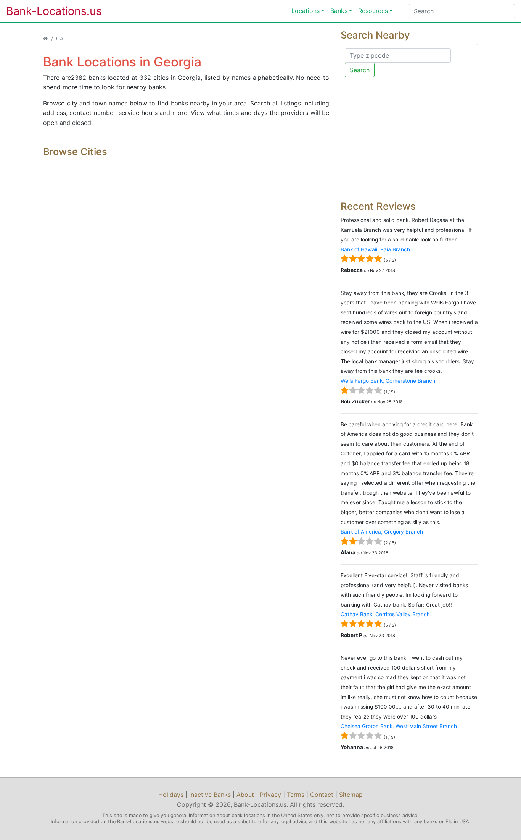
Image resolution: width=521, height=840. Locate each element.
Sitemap (351, 794)
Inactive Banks (210, 794)
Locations (305, 11)
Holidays (170, 794)
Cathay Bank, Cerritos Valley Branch (385, 614)
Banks (338, 11)
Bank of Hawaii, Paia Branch (375, 249)
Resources (373, 11)
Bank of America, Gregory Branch (382, 532)
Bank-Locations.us (46, 11)
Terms (295, 794)
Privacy (270, 794)
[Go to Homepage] (45, 39)
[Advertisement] (409, 140)
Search (360, 70)
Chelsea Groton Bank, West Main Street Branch (399, 726)
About (245, 794)
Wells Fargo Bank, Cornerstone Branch (388, 381)
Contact (321, 794)
